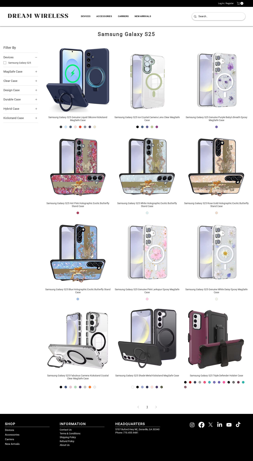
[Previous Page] (138, 407)
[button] (240, 3)
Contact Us (66, 429)
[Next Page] (156, 407)
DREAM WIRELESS (38, 16)
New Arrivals (12, 444)
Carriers (9, 439)
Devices (9, 430)
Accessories (12, 434)
